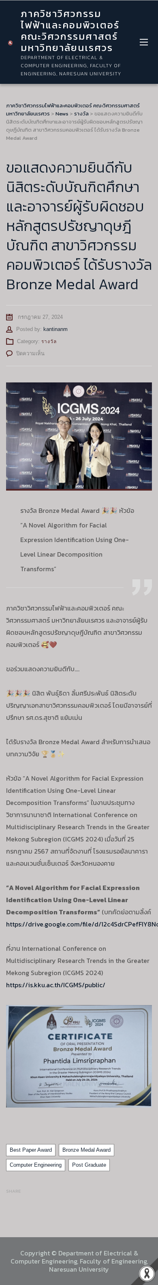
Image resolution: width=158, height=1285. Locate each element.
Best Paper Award (31, 1150)
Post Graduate (89, 1165)
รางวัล (49, 341)
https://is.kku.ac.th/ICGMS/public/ (55, 985)
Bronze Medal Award (86, 1150)
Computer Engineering (36, 1165)
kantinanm (55, 329)
